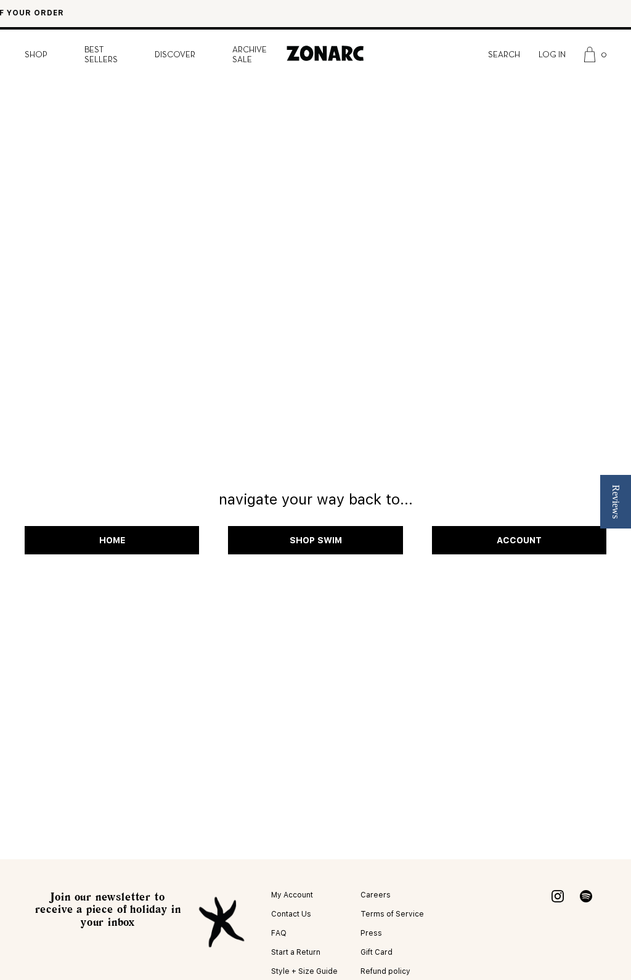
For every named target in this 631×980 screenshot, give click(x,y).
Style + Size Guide (304, 971)
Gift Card (376, 952)
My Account (292, 895)
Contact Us (291, 914)
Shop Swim (316, 540)
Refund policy (385, 971)
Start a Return (295, 952)
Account (519, 540)
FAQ (279, 933)
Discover (175, 55)
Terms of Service (392, 914)
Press (371, 933)
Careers (375, 895)
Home (112, 540)
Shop (36, 55)
